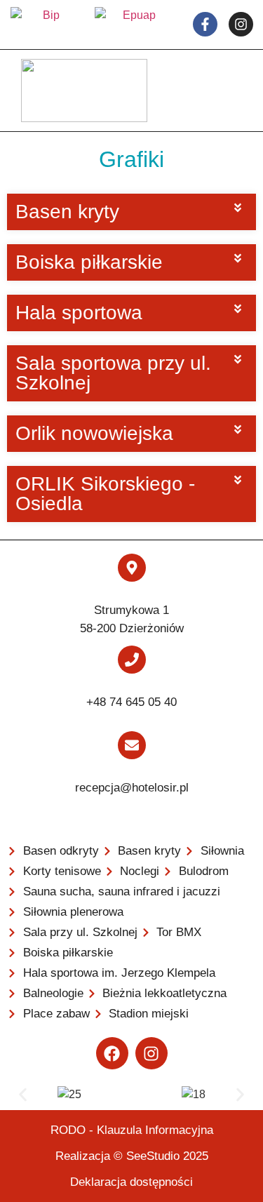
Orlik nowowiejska (94, 433)
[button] (131, 212)
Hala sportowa (78, 312)
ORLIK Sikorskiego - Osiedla (105, 493)
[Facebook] (112, 1053)
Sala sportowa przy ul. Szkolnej (113, 373)
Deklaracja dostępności (131, 1182)
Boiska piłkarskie (89, 262)
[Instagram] (151, 1053)
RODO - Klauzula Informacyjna (131, 1130)
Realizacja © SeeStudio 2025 (131, 1156)
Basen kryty (67, 211)
